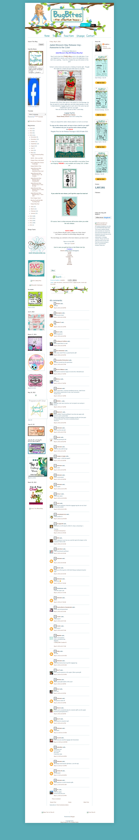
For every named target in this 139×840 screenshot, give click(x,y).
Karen (57, 332)
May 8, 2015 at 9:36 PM (60, 460)
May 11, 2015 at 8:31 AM (60, 784)
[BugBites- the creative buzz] (33, 105)
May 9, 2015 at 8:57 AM (60, 621)
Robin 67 (58, 322)
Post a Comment (56, 799)
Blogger (73, 816)
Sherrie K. (59, 412)
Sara (69, 261)
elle (71, 264)
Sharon (59, 708)
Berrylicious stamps (69, 114)
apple (55, 282)
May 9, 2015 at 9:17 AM (60, 646)
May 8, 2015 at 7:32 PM (60, 407)
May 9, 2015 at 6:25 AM (60, 553)
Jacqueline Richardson (62, 360)
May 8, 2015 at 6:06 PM (60, 308)
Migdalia (59, 635)
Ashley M (59, 770)
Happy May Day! (35, 204)
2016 (31, 133)
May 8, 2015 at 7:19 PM (60, 396)
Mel (69, 258)
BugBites (106, 44)
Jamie (69, 263)
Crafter (59, 616)
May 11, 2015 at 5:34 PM (60, 795)
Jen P (58, 670)
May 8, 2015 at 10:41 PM (60, 489)
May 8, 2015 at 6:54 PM (60, 355)
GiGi (58, 538)
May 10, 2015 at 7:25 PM (60, 765)
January (33, 213)
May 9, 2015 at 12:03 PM (60, 674)
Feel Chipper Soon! (36, 198)
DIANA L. (59, 401)
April (32, 206)
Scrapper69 (60, 523)
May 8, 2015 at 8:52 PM (60, 441)
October (33, 141)
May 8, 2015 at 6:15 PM (60, 317)
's (68, 56)
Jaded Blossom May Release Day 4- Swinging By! (36, 180)
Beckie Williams (60, 369)
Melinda (59, 679)
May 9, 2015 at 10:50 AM (60, 665)
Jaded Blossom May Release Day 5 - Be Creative (36, 175)
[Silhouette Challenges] (36, 285)
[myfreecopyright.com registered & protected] (103, 224)
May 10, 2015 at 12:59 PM (60, 742)
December (34, 137)
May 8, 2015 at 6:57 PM (60, 364)
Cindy (69, 252)
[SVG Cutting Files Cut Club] (36, 280)
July (32, 148)
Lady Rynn (60, 549)
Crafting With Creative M (60, 642)
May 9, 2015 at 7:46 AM (60, 602)
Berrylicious (59, 282)
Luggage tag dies (77, 282)
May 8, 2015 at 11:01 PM (60, 509)
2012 (31, 220)
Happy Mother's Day (36, 166)
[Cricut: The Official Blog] (36, 508)
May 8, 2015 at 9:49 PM (60, 479)
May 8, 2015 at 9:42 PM (60, 470)
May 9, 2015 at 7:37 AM (60, 592)
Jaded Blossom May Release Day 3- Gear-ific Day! (37, 185)
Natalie (58, 303)
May (32, 152)
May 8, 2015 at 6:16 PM (60, 326)
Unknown (59, 388)
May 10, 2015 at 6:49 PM (60, 756)
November (34, 139)
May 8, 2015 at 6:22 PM (60, 336)
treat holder (53, 284)
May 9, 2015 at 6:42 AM (60, 574)
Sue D (58, 719)
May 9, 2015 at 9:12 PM (60, 723)
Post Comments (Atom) (62, 805)
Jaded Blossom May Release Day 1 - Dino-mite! (37, 195)
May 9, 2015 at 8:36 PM (60, 713)
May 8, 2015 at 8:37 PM (60, 432)
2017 (31, 130)
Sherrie (62, 250)
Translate (40, 116)
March (32, 209)
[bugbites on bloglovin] (103, 218)
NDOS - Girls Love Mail (37, 158)
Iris (58, 789)
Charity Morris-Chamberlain (64, 607)
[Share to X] (72, 280)
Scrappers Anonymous (60, 530)
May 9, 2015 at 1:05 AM (60, 533)
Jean (58, 689)
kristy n (59, 494)
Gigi (69, 260)
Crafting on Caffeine (61, 341)
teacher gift (83, 282)
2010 (31, 225)
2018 (31, 128)
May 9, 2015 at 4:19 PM (60, 702)
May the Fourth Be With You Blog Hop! (37, 201)
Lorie (58, 503)
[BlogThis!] (70, 280)
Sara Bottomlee (60, 350)
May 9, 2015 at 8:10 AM (60, 611)
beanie (58, 437)
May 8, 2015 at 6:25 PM (60, 345)
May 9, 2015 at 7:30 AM (60, 583)
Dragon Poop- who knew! (37, 160)
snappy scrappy (61, 456)
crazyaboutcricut (61, 514)
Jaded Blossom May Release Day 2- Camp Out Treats (37, 189)
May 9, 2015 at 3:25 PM (60, 693)
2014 (31, 216)
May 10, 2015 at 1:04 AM (60, 732)
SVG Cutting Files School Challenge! (37, 163)
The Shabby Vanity (73, 822)
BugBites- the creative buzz (34, 77)
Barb (69, 253)
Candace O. (69, 257)
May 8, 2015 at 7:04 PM (60, 374)
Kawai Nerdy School (67, 282)
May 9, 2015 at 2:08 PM (60, 684)
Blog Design (64, 822)
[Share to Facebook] (74, 280)
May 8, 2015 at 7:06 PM (60, 383)
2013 (31, 218)
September (34, 143)
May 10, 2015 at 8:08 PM (60, 775)
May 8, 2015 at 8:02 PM (60, 422)
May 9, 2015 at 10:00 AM (60, 655)
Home (69, 802)
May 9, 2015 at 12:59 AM (60, 518)
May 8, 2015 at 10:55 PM (60, 498)
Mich (68, 264)
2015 (31, 135)
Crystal (72, 243)
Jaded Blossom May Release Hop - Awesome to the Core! (37, 170)
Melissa (58, 379)
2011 (31, 222)
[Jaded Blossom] (37, 253)
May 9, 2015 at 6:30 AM (60, 562)
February (33, 211)
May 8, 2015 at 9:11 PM (60, 451)
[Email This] (69, 280)
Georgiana (59, 313)
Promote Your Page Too (33, 106)
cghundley (59, 747)
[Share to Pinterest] (76, 280)
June (32, 150)
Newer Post (53, 802)
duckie (58, 568)
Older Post (86, 802)
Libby (58, 651)
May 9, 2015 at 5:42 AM (60, 544)
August (33, 146)
